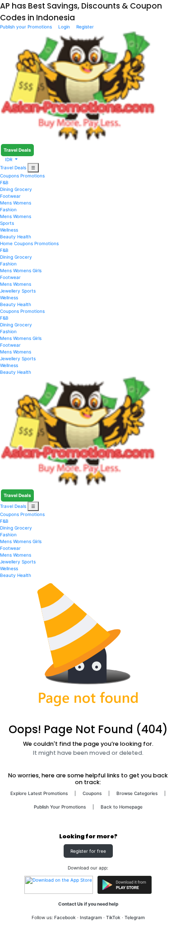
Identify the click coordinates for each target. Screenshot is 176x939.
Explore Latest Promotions (39, 793)
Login (64, 26)
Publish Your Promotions (60, 806)
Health (24, 236)
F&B (4, 182)
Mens (6, 202)
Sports (7, 223)
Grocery (23, 189)
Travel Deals (17, 150)
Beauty (8, 236)
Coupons (9, 175)
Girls (37, 270)
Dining (6, 189)
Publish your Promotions (26, 26)
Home (6, 243)
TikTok (113, 917)
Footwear (10, 196)
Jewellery (10, 290)
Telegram (135, 917)
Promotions (32, 175)
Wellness (9, 229)
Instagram (91, 917)
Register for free (88, 851)
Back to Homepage (122, 806)
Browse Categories (136, 793)
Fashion (8, 209)
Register (84, 26)
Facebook (65, 917)
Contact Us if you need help (88, 903)
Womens (22, 202)
